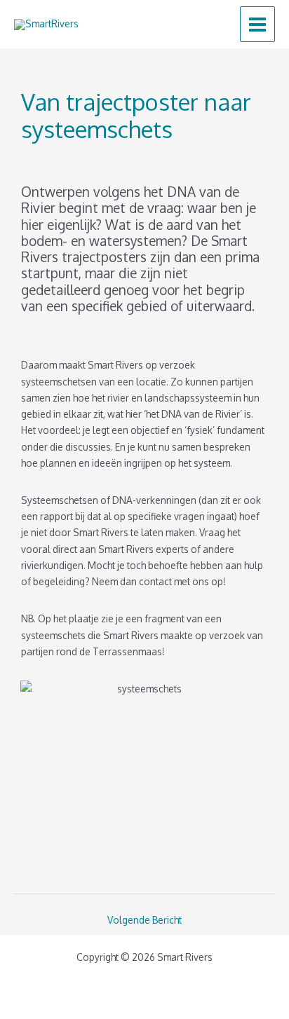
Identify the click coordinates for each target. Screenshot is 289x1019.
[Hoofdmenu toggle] (258, 24)
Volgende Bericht (144, 920)
